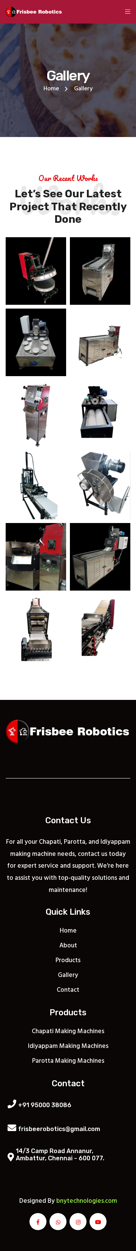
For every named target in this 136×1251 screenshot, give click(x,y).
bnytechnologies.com (86, 1201)
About (68, 945)
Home (51, 89)
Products (68, 960)
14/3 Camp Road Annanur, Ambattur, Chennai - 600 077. (60, 1154)
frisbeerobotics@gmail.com (59, 1129)
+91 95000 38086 (44, 1105)
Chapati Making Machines (68, 1031)
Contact (68, 990)
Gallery (68, 975)
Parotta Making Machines (68, 1061)
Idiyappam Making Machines (68, 1046)
